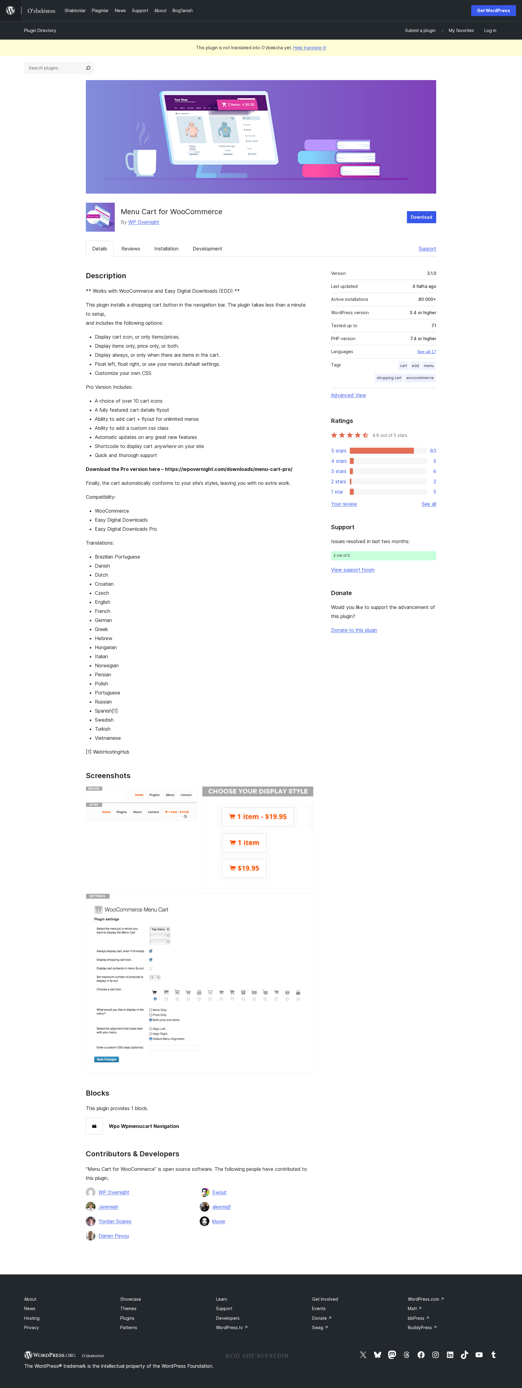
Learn (221, 1299)
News (29, 1308)
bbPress (419, 1318)
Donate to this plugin (354, 630)
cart (403, 365)
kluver (218, 1221)
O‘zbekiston (93, 1355)
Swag (320, 1327)
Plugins (127, 1318)
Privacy (31, 1327)
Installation (166, 249)
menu (429, 365)
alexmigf (221, 1207)
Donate (322, 1318)
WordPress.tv (232, 1327)
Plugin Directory (40, 30)
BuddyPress (422, 1327)
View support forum (353, 570)
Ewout (219, 1192)
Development (207, 249)
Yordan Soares (114, 1221)
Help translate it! (309, 47)
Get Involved (325, 1299)
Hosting (32, 1318)
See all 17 (426, 351)
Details (99, 249)
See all (429, 504)
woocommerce (420, 377)
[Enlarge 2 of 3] (305, 794)
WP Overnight (143, 222)
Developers (228, 1318)
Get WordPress (493, 10)
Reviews (130, 249)
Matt (415, 1308)
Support (427, 249)
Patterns (128, 1327)
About (30, 1299)
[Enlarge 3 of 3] (305, 902)
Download (421, 217)
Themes (128, 1308)
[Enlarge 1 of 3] (189, 794)
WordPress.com (426, 1299)
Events (319, 1308)
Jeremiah (108, 1207)
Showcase (130, 1299)
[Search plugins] (88, 68)
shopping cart (389, 377)
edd (415, 365)
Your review (344, 504)
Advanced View (348, 395)
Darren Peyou (113, 1236)
